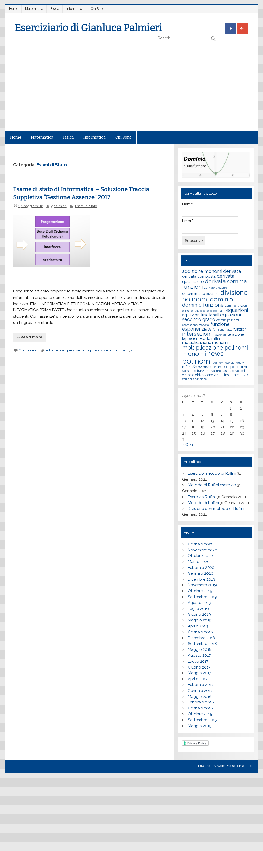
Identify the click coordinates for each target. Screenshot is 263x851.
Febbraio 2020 (201, 567)
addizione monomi (202, 271)
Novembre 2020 (202, 550)
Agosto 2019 (199, 602)
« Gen (187, 444)
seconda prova (87, 350)
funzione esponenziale (206, 327)
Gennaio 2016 (200, 708)
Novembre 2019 (202, 585)
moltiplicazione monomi (205, 342)
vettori (240, 371)
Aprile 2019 (198, 626)
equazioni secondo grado (211, 317)
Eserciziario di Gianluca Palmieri (88, 28)
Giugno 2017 (199, 667)
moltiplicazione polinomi (215, 347)
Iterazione (235, 334)
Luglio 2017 (198, 661)
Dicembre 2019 (201, 579)
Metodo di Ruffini (203, 502)
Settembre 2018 (202, 643)
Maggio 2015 (199, 726)
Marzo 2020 (199, 561)
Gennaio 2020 (200, 573)
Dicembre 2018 (201, 638)
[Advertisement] (131, 91)
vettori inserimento (228, 375)
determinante (193, 293)
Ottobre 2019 (200, 591)
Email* (187, 221)
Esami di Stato (86, 206)
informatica (55, 350)
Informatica (75, 9)
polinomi (197, 360)
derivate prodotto (215, 287)
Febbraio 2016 (201, 702)
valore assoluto (222, 371)
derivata (232, 271)
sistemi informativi (115, 350)
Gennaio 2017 (200, 690)
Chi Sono (97, 9)
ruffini (186, 366)
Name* (188, 204)
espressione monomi (196, 324)
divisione (212, 294)
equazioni (237, 310)
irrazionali (219, 334)
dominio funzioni (236, 305)
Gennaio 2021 (200, 544)
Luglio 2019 (198, 608)
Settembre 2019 (202, 596)
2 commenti (28, 350)
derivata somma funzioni (214, 284)
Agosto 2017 (199, 655)
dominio (221, 299)
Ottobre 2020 (200, 555)
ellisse (186, 310)
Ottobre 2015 (200, 714)
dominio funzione (203, 305)
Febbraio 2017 (200, 684)
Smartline (244, 766)
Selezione (200, 366)
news (215, 354)
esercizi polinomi (227, 320)
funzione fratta (222, 329)
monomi (194, 354)
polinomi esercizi (224, 362)
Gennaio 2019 (200, 632)
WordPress (225, 766)
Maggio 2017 (199, 673)
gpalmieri (59, 206)
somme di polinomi (228, 366)
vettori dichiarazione (197, 375)
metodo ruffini (208, 338)
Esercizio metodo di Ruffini (212, 473)
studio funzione (198, 371)
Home (13, 9)
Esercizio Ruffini (202, 497)
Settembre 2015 (202, 720)
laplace (188, 338)
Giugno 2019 (199, 614)
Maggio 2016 (200, 696)
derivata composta (199, 276)
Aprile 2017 (198, 678)
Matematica (34, 9)
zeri (246, 374)
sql (133, 350)
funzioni (240, 329)
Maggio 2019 (200, 620)
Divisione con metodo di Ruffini (216, 508)
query (69, 350)
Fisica (54, 9)
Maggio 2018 (199, 649)
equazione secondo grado (208, 310)
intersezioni (197, 334)
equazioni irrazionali (200, 315)
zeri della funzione (194, 378)
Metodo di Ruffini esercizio (212, 485)
